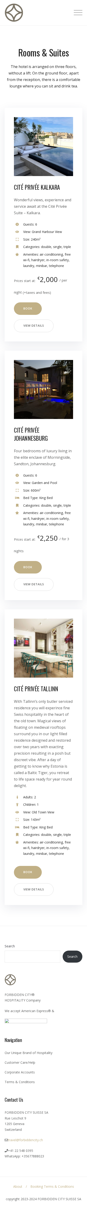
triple (67, 247)
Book (27, 308)
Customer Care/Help (20, 1062)
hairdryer (38, 260)
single (57, 247)
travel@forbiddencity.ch (25, 1140)
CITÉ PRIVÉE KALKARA (37, 187)
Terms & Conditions (20, 1082)
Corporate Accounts (20, 1072)
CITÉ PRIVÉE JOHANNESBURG (31, 434)
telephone (56, 266)
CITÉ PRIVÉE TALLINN (36, 688)
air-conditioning (51, 254)
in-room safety (57, 260)
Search (10, 946)
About (17, 1186)
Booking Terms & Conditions (52, 1186)
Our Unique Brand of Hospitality (28, 1053)
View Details (33, 326)
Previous (25, 150)
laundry (28, 266)
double (46, 247)
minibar (41, 266)
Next (61, 150)
